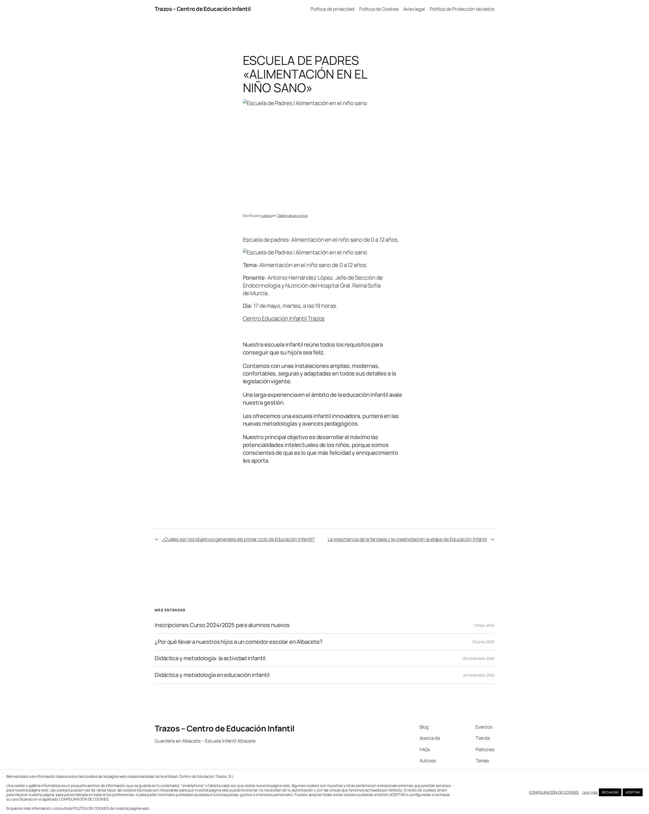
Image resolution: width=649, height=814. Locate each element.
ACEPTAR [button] (633, 792)
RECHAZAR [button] (610, 792)
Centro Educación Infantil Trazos (284, 318)
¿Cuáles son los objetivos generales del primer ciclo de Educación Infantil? (238, 539)
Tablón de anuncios (292, 215)
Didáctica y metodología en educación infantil (212, 675)
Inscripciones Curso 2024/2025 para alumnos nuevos (222, 625)
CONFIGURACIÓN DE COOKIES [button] (554, 792)
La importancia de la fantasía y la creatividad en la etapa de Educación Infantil (407, 539)
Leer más (590, 792)
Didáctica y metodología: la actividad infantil (210, 658)
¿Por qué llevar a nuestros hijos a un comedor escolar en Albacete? (238, 642)
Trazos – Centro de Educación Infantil (203, 9)
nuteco (266, 215)
